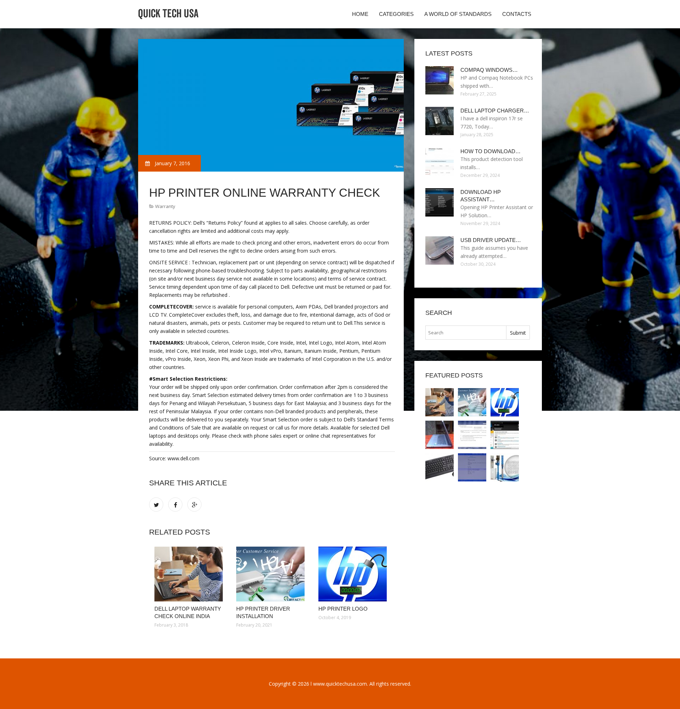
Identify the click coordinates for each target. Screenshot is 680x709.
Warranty (165, 206)
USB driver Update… (490, 240)
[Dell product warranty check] (505, 435)
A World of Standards (458, 14)
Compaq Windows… (489, 70)
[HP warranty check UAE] (505, 467)
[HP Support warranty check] (472, 435)
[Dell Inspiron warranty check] (439, 435)
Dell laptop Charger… (494, 111)
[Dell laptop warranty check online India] (190, 574)
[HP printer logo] (354, 574)
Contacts (516, 14)
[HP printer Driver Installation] (271, 574)
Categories (396, 14)
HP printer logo (343, 609)
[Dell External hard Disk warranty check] (472, 467)
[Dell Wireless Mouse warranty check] (439, 467)
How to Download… (490, 151)
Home (360, 14)
